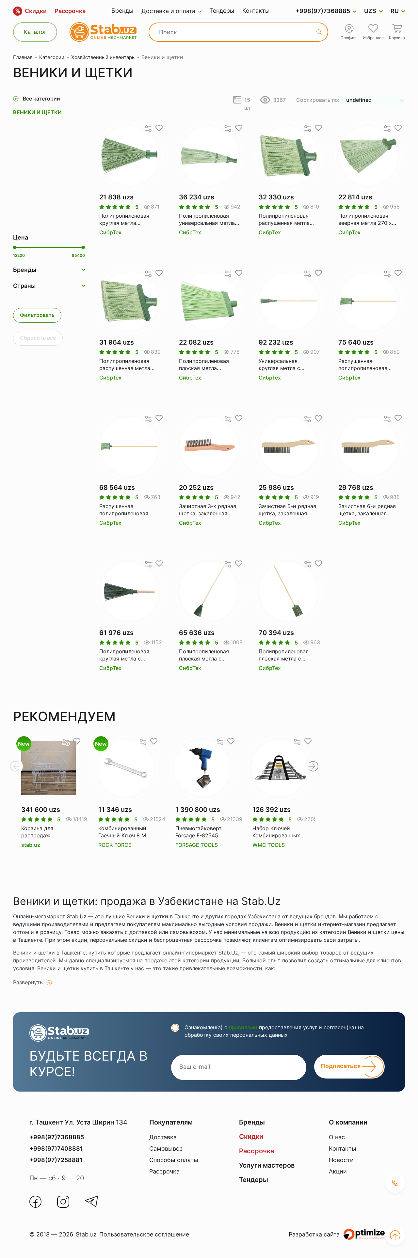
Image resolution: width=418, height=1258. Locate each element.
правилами (243, 1027)
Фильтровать (37, 315)
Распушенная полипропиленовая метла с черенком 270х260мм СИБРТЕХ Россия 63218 (366, 365)
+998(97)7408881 (56, 1148)
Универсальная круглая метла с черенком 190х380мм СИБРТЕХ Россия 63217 (287, 365)
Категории (51, 57)
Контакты (256, 10)
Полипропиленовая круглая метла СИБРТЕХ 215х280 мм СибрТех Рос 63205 (127, 219)
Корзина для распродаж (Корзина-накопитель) (37, 832)
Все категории (41, 98)
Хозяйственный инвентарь (103, 57)
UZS (370, 11)
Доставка (163, 1137)
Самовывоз (166, 1148)
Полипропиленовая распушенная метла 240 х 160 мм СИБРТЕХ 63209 (124, 365)
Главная (22, 57)
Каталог (35, 31)
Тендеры (221, 10)
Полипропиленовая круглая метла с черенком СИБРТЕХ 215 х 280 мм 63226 (125, 655)
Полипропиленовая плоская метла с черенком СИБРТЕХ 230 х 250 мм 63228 (285, 655)
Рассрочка (70, 11)
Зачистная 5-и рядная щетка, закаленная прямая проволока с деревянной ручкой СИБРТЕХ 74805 (287, 510)
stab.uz (30, 845)
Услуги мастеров (267, 1165)
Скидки (31, 11)
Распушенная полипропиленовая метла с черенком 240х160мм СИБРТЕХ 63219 (127, 510)
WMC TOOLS (268, 845)
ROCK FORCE (115, 845)
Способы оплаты (173, 1160)
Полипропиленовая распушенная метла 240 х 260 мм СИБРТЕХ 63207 (284, 219)
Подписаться (341, 1066)
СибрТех (110, 232)
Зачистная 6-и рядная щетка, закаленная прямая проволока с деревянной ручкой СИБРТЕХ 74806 (367, 510)
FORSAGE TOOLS (196, 845)
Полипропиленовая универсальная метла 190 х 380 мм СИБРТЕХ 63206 (207, 219)
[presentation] (15, 766)
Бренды (122, 10)
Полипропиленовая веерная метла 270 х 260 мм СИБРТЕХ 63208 (365, 219)
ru (395, 11)
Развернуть (28, 982)
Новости (341, 1160)
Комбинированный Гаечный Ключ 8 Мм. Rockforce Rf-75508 (124, 832)
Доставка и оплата (168, 11)
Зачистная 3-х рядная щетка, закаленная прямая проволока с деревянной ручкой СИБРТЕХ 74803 (207, 510)
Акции (338, 1171)
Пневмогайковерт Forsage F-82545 (198, 832)
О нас (337, 1137)
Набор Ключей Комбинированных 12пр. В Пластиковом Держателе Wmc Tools (276, 832)
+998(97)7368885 (323, 11)
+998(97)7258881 (56, 1160)
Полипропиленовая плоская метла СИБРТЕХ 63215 (204, 365)
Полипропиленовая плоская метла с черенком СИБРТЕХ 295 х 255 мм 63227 (205, 655)
